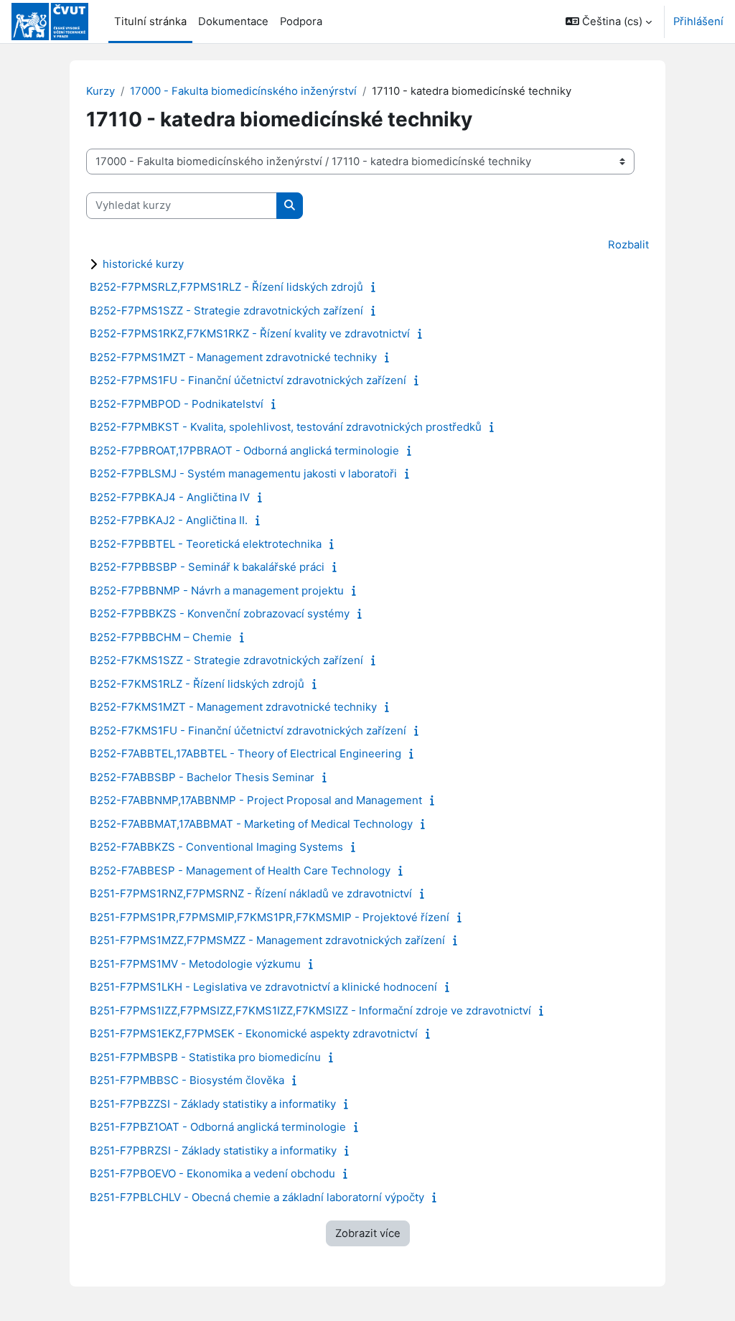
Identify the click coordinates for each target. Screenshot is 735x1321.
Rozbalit (628, 244)
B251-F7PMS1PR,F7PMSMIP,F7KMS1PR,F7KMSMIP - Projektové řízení (269, 917)
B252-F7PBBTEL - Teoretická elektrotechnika (206, 544)
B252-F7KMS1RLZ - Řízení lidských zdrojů (197, 684)
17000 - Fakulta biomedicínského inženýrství (243, 91)
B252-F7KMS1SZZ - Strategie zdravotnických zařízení (226, 660)
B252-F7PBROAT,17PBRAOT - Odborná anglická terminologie (244, 450)
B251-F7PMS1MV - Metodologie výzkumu (195, 964)
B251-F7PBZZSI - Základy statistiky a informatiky (213, 1104)
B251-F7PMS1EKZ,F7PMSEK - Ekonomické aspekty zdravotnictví (254, 1033)
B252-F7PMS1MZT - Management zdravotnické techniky (233, 357)
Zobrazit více (368, 1233)
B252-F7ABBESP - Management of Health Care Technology (240, 870)
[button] (608, 21)
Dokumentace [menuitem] (233, 21)
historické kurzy (143, 264)
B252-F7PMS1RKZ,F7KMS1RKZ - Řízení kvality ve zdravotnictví (250, 333)
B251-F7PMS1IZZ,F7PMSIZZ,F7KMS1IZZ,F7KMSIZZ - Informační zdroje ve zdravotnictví (310, 1010)
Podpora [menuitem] (301, 21)
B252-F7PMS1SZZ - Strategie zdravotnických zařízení (226, 310)
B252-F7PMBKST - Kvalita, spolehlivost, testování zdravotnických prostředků (286, 427)
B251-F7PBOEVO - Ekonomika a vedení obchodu (212, 1173)
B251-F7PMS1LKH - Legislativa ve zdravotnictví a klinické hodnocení (263, 987)
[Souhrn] (376, 287)
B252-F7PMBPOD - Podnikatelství (176, 404)
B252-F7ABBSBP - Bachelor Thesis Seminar (202, 777)
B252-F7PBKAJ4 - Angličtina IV (170, 497)
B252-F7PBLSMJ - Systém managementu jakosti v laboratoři (243, 473)
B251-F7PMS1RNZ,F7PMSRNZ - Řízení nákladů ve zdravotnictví (251, 893)
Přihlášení (698, 21)
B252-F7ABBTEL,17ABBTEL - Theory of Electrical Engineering (245, 753)
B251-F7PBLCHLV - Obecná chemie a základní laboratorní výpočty (257, 1197)
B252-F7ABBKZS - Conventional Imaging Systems (216, 847)
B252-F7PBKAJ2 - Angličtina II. (169, 520)
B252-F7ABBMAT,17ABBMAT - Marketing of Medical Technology (251, 824)
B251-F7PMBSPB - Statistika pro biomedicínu (205, 1057)
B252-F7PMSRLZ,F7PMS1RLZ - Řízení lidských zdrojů (226, 287)
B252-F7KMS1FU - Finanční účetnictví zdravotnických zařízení (248, 730)
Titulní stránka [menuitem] (150, 21)
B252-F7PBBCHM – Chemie (161, 637)
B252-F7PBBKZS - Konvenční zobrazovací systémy (220, 613)
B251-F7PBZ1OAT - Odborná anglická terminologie (218, 1127)
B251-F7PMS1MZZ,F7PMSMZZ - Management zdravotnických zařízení (267, 940)
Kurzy (100, 91)
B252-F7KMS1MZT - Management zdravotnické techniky (233, 707)
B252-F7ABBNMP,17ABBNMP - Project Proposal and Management (256, 800)
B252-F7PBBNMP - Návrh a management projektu (217, 590)
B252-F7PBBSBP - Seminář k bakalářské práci (207, 567)
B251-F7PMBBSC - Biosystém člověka (187, 1080)
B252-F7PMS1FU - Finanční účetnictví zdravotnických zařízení (248, 380)
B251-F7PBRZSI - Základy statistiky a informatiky (213, 1150)
